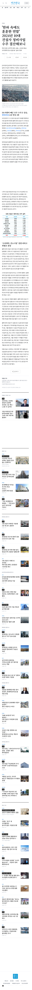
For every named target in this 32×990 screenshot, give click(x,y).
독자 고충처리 (23, 981)
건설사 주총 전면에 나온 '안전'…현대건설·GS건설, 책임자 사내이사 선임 (10, 733)
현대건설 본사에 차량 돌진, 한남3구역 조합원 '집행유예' (10, 550)
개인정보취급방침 (6, 983)
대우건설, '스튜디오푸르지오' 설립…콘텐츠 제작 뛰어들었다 (11, 750)
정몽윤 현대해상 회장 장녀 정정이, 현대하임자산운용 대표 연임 (10, 691)
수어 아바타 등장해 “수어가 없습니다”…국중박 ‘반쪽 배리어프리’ (10, 861)
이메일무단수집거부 (16, 983)
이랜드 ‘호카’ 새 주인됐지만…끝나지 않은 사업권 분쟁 (9, 823)
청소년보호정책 (25, 983)
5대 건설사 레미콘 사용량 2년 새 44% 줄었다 (10, 524)
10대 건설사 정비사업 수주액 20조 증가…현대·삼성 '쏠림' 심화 (11, 620)
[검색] (6, 3)
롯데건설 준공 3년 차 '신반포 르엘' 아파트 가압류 (11, 675)
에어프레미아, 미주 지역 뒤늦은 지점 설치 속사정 (9, 848)
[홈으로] (15, 976)
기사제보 (17, 981)
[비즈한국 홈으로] (15, 3)
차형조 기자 (4, 53)
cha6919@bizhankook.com (8, 384)
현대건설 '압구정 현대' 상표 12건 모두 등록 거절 (10, 537)
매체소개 (6, 981)
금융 (14, 7)
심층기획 (6, 7)
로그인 (26, 3)
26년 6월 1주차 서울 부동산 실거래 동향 (10, 607)
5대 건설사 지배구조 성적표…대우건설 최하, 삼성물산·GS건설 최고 (9, 564)
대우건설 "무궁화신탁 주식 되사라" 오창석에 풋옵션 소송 (10, 765)
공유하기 (16, 371)
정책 (22, 7)
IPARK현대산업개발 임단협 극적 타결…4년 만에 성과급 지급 (10, 579)
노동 (25, 7)
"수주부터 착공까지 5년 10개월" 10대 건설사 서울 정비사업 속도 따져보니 (10, 793)
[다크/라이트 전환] (3, 3)
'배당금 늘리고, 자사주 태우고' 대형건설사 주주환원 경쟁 (11, 778)
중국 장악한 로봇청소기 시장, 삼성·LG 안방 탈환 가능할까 (9, 888)
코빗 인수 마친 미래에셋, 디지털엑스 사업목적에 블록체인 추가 (9, 930)
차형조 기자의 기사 (6, 395)
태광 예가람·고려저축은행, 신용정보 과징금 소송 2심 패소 (10, 915)
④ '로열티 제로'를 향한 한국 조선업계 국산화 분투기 (10, 875)
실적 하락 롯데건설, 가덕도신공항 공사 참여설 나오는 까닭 (10, 662)
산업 (10, 7)
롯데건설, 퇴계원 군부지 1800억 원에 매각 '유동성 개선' (10, 648)
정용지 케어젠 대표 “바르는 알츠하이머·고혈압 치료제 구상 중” (10, 901)
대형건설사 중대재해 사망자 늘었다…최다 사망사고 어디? (10, 704)
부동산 (18, 7)
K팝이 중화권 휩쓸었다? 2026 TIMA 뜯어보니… (9, 836)
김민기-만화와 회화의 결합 (10, 811)
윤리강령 (11, 981)
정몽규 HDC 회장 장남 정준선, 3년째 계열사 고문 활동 (10, 593)
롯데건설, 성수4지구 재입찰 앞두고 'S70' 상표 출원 (10, 634)
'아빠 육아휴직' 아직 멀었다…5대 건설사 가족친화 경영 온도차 (10, 718)
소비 (29, 7)
